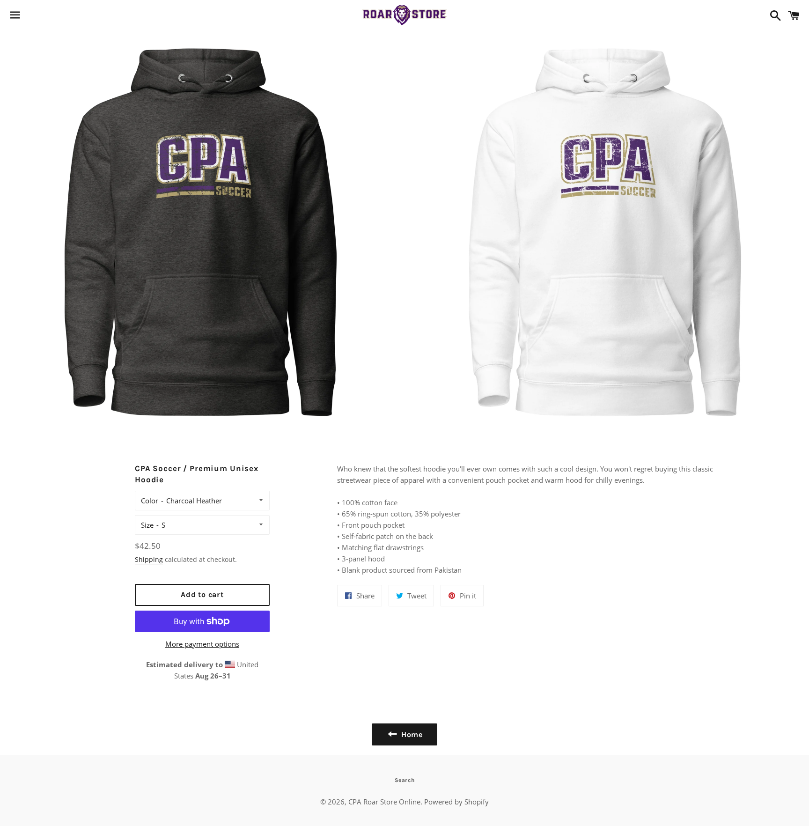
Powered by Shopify (456, 801)
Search (405, 780)
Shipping (149, 559)
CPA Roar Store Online (384, 801)
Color (149, 500)
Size (147, 525)
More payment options (202, 644)
